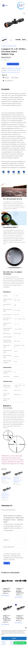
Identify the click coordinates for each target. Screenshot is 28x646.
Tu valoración (8, 530)
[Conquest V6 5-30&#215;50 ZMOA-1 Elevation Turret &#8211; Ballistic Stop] (6, 489)
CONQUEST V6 (5, 46)
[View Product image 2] (11, 40)
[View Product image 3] (18, 40)
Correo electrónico (9, 547)
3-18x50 (9, 70)
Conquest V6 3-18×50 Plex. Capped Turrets (6, 479)
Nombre (6, 540)
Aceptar (14, 638)
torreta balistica (12, 72)
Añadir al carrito (13, 64)
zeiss (18, 72)
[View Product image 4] (25, 40)
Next (26, 40)
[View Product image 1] (4, 40)
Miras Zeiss (13, 46)
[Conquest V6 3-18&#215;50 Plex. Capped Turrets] (6, 474)
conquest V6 (14, 70)
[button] (26, 627)
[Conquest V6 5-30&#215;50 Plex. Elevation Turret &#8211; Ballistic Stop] (18, 474)
